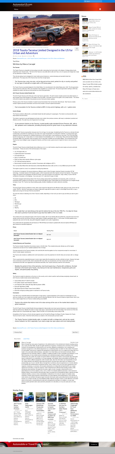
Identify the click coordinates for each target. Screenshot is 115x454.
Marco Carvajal (18, 56)
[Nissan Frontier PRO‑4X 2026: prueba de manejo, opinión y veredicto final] (91, 62)
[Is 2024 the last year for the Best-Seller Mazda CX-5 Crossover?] (52, 397)
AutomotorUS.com (22, 4)
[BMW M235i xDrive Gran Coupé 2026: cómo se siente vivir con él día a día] (85, 62)
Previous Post (18, 332)
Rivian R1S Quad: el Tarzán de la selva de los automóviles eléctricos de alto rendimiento (91, 37)
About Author (17, 339)
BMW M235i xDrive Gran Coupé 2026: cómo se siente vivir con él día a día (91, 21)
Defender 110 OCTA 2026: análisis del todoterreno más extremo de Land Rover (92, 53)
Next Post (75, 332)
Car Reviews (29, 56)
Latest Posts (26, 339)
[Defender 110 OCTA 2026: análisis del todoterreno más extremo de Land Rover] (91, 66)
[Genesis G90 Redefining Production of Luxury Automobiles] (29, 397)
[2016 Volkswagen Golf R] (18, 397)
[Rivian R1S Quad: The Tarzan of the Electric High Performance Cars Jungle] (85, 66)
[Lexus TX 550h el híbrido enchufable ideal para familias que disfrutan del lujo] (91, 70)
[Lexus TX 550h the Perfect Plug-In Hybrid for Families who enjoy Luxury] (98, 70)
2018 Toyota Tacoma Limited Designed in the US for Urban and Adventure (46, 58)
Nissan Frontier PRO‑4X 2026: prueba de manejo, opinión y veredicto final (91, 28)
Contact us (94, 444)
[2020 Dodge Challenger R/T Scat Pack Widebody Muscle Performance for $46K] (63, 397)
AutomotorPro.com (21, 58)
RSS (84, 76)
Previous (14, 414)
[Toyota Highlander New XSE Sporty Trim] (74, 397)
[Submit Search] (85, 1)
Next (78, 414)
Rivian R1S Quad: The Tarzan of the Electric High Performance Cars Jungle (92, 46)
